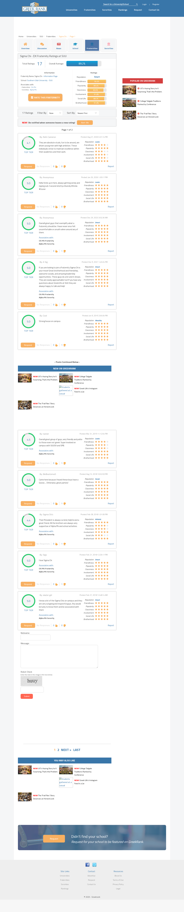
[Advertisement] (67, 721)
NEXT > (66, 749)
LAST (76, 749)
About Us (118, 875)
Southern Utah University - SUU (40, 80)
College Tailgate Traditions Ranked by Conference (83, 379)
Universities (71, 9)
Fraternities (90, 9)
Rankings (122, 9)
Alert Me (85, 122)
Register (155, 4)
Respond (28, 166)
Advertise (91, 875)
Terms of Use (118, 880)
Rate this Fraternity (46, 97)
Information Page (51, 76)
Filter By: (42, 113)
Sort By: (71, 113)
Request (138, 9)
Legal (118, 888)
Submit (26, 696)
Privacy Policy (118, 884)
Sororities (107, 9)
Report (111, 166)
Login (144, 4)
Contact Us (154, 9)
